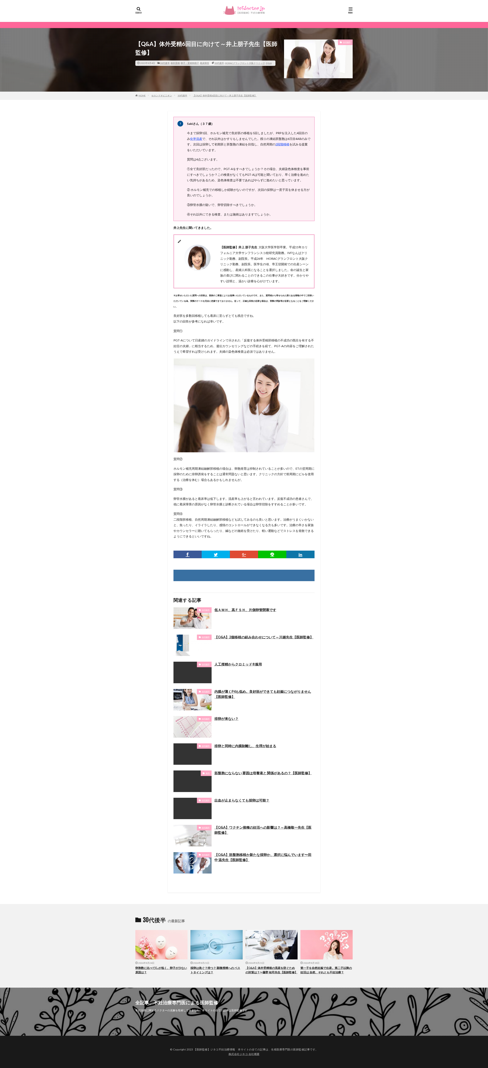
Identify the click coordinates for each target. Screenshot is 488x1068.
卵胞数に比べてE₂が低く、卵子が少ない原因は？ (161, 970)
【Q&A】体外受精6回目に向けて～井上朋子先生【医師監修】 (225, 95)
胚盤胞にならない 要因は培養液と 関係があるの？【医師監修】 (263, 773)
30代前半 (206, 610)
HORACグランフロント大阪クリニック (245, 63)
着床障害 (204, 63)
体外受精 (175, 63)
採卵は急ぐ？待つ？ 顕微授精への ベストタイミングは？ (215, 970)
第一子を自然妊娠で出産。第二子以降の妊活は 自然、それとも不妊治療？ (326, 970)
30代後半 (165, 63)
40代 (207, 773)
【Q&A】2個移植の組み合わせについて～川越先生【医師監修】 (263, 637)
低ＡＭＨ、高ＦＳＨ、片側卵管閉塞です (245, 610)
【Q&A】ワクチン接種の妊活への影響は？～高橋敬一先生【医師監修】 (262, 830)
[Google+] (244, 554)
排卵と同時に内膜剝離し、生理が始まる (245, 746)
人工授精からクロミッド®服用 (238, 664)
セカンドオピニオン (161, 95)
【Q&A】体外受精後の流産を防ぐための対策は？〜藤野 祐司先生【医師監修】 (272, 970)
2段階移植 (282, 144)
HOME (142, 95)
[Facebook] (187, 554)
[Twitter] (216, 554)
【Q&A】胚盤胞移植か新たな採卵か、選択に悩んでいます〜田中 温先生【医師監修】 (262, 857)
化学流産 (196, 138)
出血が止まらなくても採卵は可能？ (241, 800)
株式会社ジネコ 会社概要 (244, 1054)
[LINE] (272, 554)
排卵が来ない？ (226, 718)
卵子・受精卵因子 (190, 63)
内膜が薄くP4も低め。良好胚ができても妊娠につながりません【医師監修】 (262, 694)
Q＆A (269, 63)
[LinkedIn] (300, 554)
